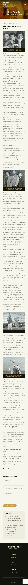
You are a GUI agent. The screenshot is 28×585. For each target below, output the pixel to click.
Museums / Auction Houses (15, 525)
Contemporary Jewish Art (15, 523)
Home (7, 14)
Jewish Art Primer (12, 516)
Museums (9, 535)
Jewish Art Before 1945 (14, 520)
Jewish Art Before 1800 (14, 518)
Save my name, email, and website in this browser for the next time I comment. (14, 489)
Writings (12, 14)
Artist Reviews (11, 527)
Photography (11, 533)
